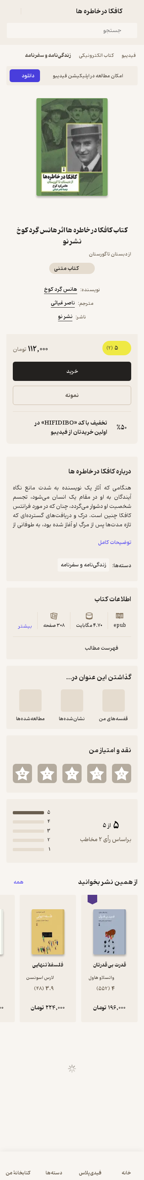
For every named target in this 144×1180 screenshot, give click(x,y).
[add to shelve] (113, 700)
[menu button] (11, 11)
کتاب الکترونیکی (96, 55)
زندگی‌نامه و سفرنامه (48, 55)
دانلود (28, 76)
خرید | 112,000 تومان (72, 1169)
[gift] (72, 210)
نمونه (72, 395)
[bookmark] (91, 210)
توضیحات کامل (114, 542)
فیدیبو (129, 55)
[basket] (30, 11)
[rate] (121, 773)
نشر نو (65, 316)
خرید (72, 371)
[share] (53, 210)
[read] (30, 700)
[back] (132, 11)
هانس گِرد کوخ (60, 289)
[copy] (19, 427)
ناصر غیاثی (63, 303)
